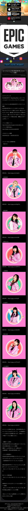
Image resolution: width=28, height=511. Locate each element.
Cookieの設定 (21, 509)
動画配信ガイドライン (12, 509)
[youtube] (21, 1)
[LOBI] (23, 1)
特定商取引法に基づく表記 (16, 507)
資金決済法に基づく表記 (5, 507)
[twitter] (18, 1)
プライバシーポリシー (16, 506)
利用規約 (9, 506)
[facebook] (15, 1)
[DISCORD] (26, 1)
